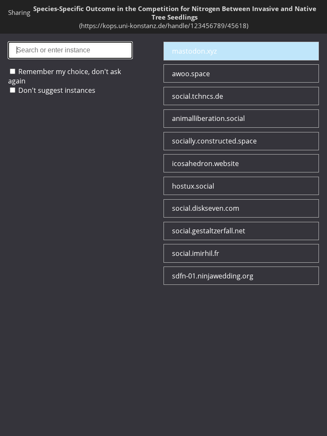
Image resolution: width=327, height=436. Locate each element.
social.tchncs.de (197, 96)
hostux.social (193, 186)
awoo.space (191, 73)
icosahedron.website (205, 163)
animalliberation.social (208, 118)
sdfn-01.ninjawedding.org (212, 276)
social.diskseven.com (205, 208)
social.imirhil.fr (195, 253)
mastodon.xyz (194, 51)
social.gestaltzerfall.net (208, 230)
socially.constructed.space (214, 141)
